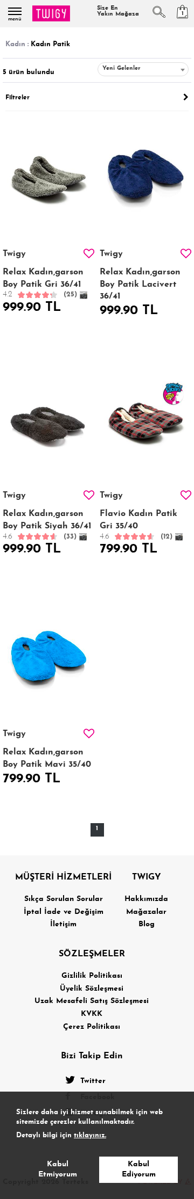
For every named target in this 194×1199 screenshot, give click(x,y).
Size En (118, 11)
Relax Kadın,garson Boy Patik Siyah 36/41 (47, 525)
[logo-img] (51, 13)
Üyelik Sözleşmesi (91, 989)
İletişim (63, 924)
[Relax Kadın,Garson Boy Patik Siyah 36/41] (48, 421)
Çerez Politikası (91, 1027)
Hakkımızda (146, 899)
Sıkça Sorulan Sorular (63, 899)
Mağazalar (146, 912)
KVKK (91, 1014)
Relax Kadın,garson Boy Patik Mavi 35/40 (47, 758)
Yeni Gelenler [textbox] (121, 68)
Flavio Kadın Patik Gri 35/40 (138, 525)
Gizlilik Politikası (91, 976)
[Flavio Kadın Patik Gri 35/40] (145, 421)
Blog (146, 924)
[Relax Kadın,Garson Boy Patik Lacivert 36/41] (145, 179)
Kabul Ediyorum (139, 1169)
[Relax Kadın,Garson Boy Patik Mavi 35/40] (48, 659)
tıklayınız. (90, 1135)
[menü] (15, 11)
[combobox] (143, 69)
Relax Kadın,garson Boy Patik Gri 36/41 (43, 283)
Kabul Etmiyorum (57, 1169)
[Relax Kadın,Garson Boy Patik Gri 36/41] (48, 179)
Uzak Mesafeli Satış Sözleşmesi (91, 1001)
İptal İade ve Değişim (63, 912)
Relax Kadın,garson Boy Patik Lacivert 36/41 (140, 284)
